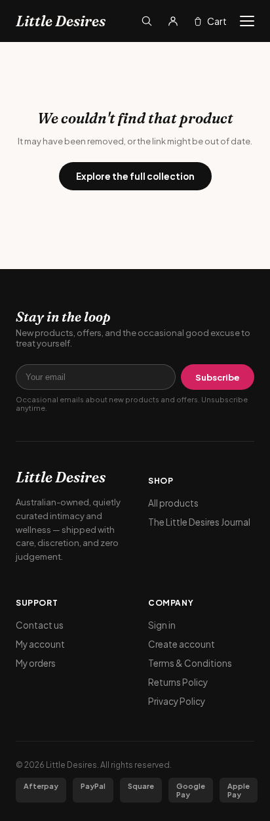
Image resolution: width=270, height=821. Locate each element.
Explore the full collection (135, 176)
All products (173, 503)
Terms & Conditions (190, 663)
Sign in (162, 625)
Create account (181, 644)
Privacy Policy (176, 701)
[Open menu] (247, 21)
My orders (36, 663)
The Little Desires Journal (199, 522)
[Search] (146, 21)
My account (40, 644)
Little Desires (61, 21)
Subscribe (217, 377)
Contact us (40, 625)
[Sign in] (173, 21)
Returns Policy (178, 682)
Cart (217, 21)
